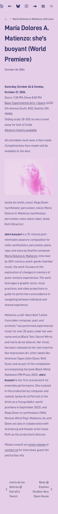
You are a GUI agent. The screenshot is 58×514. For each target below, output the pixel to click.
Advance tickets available (21, 130)
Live (7, 18)
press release (37, 444)
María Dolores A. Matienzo (21, 256)
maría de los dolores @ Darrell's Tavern (17, 489)
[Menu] (51, 6)
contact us (11, 450)
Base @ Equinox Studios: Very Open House (41, 489)
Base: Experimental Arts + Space (25, 103)
